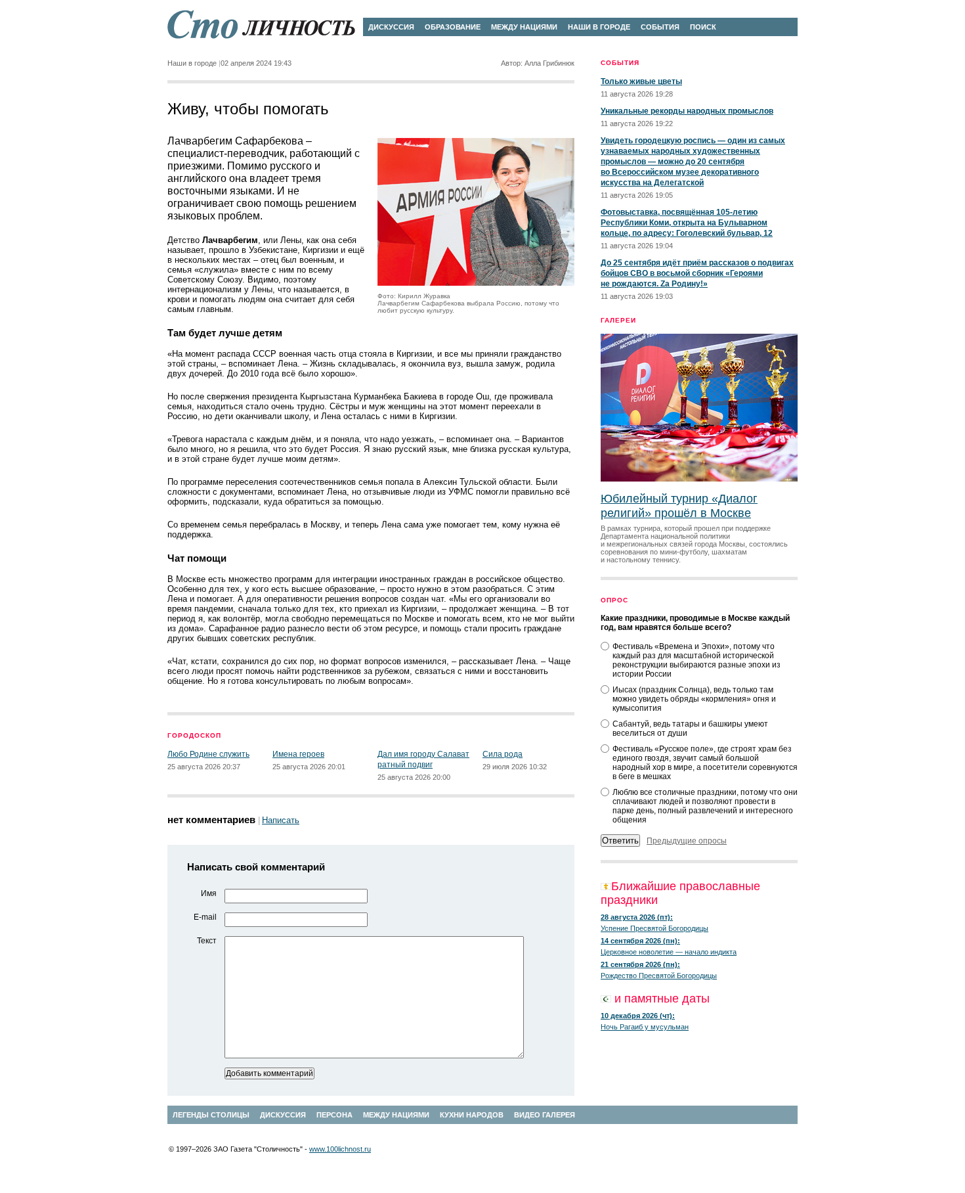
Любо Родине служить (208, 754)
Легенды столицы (211, 1115)
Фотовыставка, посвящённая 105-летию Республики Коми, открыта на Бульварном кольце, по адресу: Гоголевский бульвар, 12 (687, 223)
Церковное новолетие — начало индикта (669, 952)
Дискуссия (391, 27)
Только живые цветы (641, 81)
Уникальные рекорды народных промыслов (687, 111)
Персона (334, 1115)
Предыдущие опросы (687, 840)
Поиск (703, 27)
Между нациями (524, 27)
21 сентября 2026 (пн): (640, 964)
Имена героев (298, 754)
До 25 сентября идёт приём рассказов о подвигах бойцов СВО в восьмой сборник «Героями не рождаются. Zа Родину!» (697, 273)
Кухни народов (472, 1115)
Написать (280, 820)
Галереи (618, 320)
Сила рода (502, 754)
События (660, 27)
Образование (453, 27)
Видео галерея (544, 1115)
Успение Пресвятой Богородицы (654, 928)
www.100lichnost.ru (340, 1149)
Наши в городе (599, 27)
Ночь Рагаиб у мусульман (645, 1027)
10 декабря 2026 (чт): (638, 1016)
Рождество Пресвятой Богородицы (659, 975)
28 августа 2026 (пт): (637, 917)
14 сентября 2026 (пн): (640, 941)
